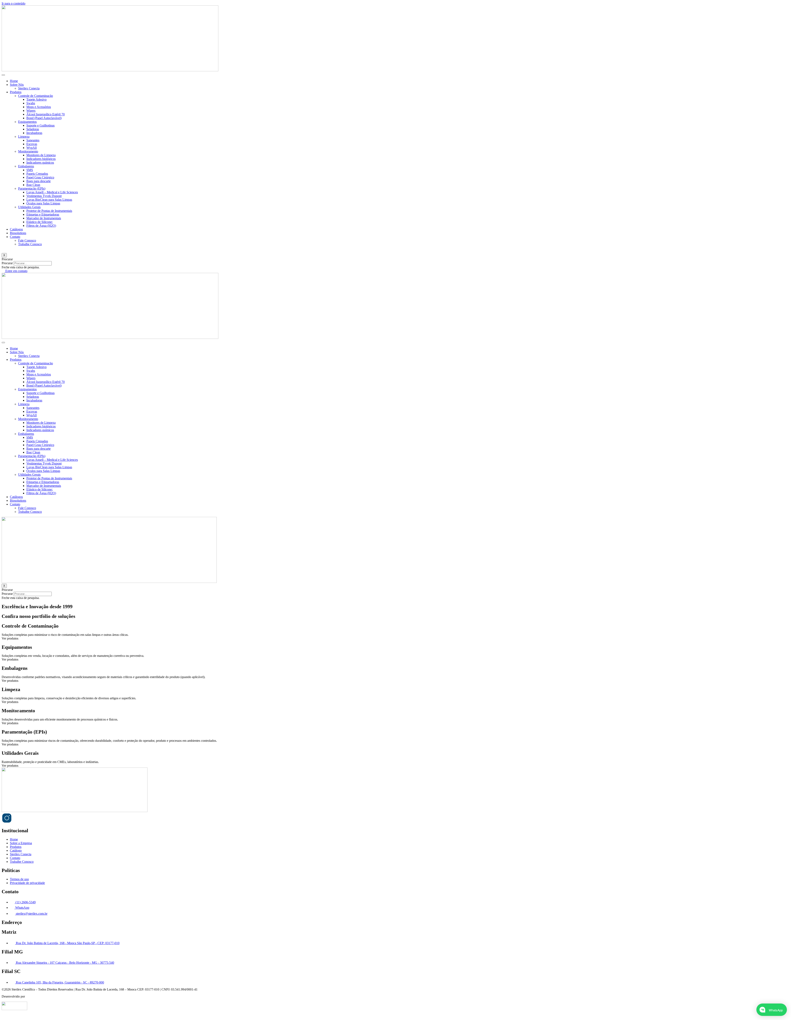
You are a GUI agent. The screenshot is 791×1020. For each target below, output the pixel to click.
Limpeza (23, 136)
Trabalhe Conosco (30, 244)
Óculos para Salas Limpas (43, 203)
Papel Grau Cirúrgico (40, 177)
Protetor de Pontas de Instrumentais (49, 210)
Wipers (30, 110)
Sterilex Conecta (29, 88)
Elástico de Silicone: (39, 222)
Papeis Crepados (37, 173)
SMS (29, 170)
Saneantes (32, 140)
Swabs (30, 103)
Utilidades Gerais (29, 207)
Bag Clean (33, 185)
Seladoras (32, 129)
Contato (15, 236)
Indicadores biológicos (41, 159)
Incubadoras (34, 133)
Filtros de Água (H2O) (41, 225)
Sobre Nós (17, 84)
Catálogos (16, 229)
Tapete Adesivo (36, 99)
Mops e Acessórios (38, 107)
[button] (395, 259)
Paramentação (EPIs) (31, 188)
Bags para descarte (38, 181)
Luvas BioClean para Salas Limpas (49, 199)
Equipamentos (27, 121)
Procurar (7, 263)
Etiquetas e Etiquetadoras (42, 214)
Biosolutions (18, 233)
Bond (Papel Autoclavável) (44, 118)
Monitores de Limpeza (41, 155)
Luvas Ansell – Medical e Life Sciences (52, 192)
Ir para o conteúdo (13, 3)
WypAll (31, 147)
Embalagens (26, 166)
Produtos (15, 92)
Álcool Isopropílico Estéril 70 (45, 114)
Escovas (31, 144)
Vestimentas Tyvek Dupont (44, 196)
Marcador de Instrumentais (43, 218)
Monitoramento (28, 151)
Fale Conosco (27, 240)
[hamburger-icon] (3, 75)
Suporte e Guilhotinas (40, 125)
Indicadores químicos (40, 162)
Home (14, 81)
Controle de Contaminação (35, 95)
